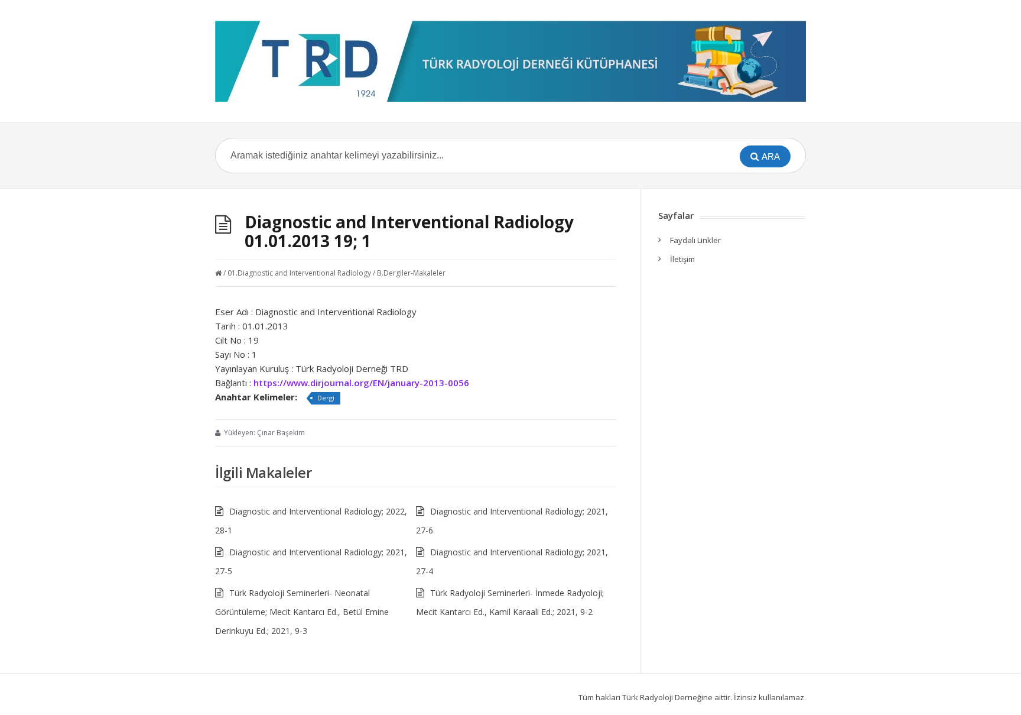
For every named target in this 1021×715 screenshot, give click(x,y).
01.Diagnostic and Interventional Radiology (299, 273)
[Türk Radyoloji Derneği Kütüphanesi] (510, 61)
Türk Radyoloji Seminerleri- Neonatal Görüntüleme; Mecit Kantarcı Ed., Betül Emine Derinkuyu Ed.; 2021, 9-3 (302, 611)
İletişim (682, 259)
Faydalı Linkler (695, 240)
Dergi (325, 397)
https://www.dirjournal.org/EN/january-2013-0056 (361, 383)
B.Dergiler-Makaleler (411, 273)
